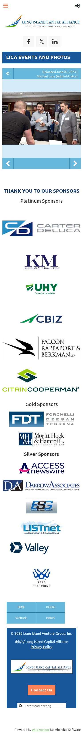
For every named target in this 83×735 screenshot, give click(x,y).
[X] (41, 41)
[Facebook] (28, 41)
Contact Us (41, 689)
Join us (50, 607)
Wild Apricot (40, 729)
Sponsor (21, 618)
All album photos (8, 73)
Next (75, 163)
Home (21, 607)
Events (50, 618)
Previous (7, 163)
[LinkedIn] (54, 41)
